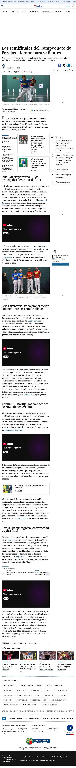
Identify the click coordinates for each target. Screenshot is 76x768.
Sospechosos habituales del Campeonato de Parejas (7, 149)
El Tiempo (20, 690)
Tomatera (7, 690)
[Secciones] (2, 6)
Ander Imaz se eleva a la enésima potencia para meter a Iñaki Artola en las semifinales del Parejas (8, 158)
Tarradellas (22, 700)
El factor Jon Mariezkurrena (6, 142)
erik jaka (13, 643)
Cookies (54, 756)
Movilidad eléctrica (49, 705)
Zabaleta (28, 395)
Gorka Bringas (34, 690)
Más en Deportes (12, 648)
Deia (3, 728)
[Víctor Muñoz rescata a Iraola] (47, 655)
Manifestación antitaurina (31, 685)
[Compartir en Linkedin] (68, 65)
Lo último (57, 137)
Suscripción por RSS (53, 729)
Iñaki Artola (22, 643)
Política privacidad (33, 756)
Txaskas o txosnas (10, 705)
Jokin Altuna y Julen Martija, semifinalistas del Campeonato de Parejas (8, 168)
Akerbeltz (49, 695)
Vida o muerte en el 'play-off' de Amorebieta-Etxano (21, 573)
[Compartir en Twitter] (64, 65)
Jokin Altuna (32, 643)
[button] (4, 574)
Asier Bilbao (62, 690)
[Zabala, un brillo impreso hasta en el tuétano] (7, 489)
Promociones (34, 718)
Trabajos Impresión (53, 728)
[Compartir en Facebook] (59, 65)
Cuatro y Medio (34, 321)
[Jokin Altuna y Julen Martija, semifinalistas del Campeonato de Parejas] (23, 162)
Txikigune (49, 690)
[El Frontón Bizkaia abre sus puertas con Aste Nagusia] (28, 655)
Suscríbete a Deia (66, 718)
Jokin (10, 540)
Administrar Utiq (33, 760)
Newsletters (44, 718)
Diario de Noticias (22, 728)
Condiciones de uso (45, 756)
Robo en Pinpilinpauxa (55, 685)
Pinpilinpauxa (8, 695)
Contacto (11, 718)
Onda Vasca (21, 731)
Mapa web (34, 729)
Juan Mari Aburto (29, 705)
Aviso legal (23, 756)
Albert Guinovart (39, 700)
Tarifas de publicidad (37, 731)
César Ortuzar (61, 669)
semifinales (7, 257)
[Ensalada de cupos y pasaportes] (10, 655)
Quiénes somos (22, 718)
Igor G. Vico (10, 68)
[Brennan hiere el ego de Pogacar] (65, 655)
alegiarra (19, 557)
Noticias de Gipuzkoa (23, 729)
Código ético (62, 756)
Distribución (35, 728)
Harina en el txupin (58, 700)
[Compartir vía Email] (73, 65)
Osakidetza (7, 700)
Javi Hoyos (62, 695)
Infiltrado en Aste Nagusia (29, 695)
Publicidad (55, 718)
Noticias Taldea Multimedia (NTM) (9, 732)
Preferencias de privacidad (47, 760)
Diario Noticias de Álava (8, 729)
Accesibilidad (23, 760)
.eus (4, 718)
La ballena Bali (9, 685)
